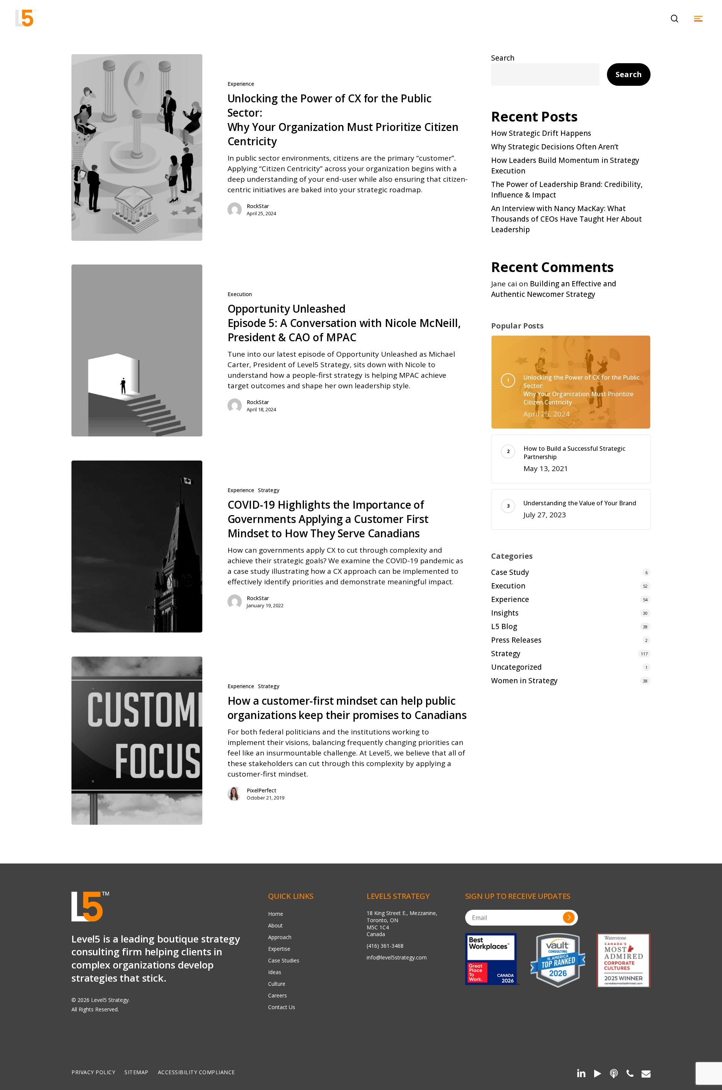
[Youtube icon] (597, 1074)
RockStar (258, 206)
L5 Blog (504, 626)
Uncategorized (516, 667)
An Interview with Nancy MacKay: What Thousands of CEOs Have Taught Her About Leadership (566, 219)
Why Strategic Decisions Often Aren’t (555, 147)
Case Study (510, 572)
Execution (240, 294)
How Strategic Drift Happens (541, 133)
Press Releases (516, 640)
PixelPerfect (261, 790)
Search (502, 58)
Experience (241, 83)
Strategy (268, 490)
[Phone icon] (629, 1074)
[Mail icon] (646, 1074)
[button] (698, 19)
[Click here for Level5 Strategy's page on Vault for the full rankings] (558, 960)
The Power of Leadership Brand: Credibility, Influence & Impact (567, 189)
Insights (505, 613)
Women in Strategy (524, 681)
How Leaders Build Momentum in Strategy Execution (565, 165)
